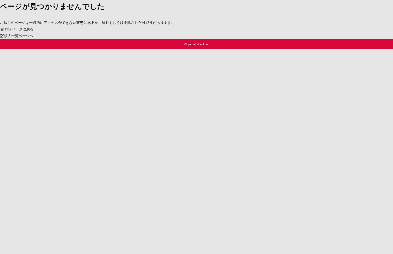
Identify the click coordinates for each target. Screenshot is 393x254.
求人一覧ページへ (18, 36)
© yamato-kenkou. (196, 44)
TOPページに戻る (18, 29)
